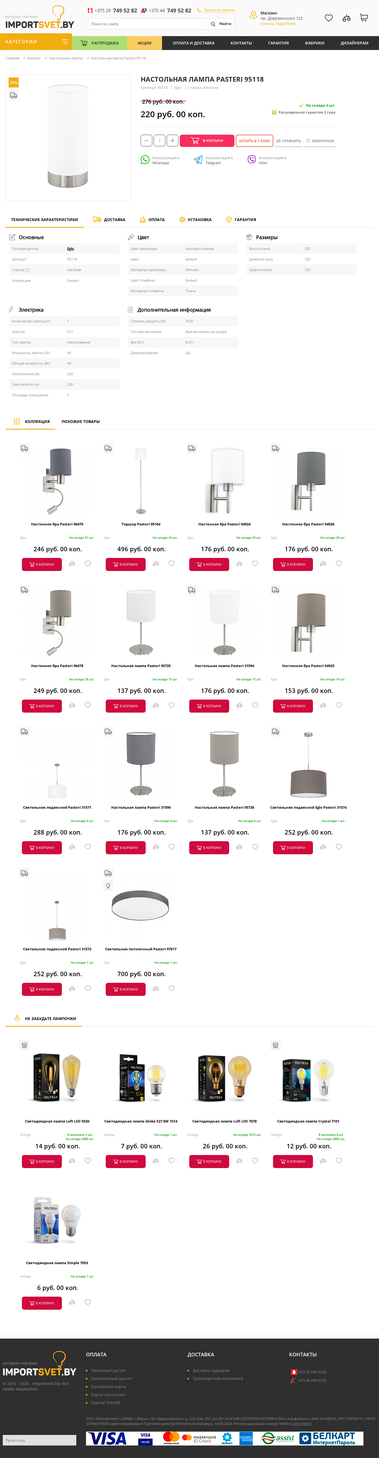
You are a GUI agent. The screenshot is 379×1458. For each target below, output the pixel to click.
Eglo (70, 248)
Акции (144, 43)
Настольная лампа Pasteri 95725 (141, 665)
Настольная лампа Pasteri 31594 (224, 665)
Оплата (156, 219)
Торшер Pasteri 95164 (141, 524)
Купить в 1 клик (254, 140)
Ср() (296, 1423)
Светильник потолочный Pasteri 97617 (140, 948)
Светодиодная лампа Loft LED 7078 (224, 1121)
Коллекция (37, 421)
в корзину (45, 564)
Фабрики (314, 43)
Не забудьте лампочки (50, 1018)
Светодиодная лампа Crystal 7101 (308, 1121)
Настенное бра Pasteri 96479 (57, 524)
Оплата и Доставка (193, 43)
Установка (200, 219)
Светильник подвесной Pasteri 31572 (57, 948)
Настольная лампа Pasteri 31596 (141, 807)
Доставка (114, 219)
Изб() (306, 1423)
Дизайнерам (354, 43)
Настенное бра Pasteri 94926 (308, 524)
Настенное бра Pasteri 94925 (308, 665)
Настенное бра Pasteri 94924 (224, 524)
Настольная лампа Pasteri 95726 (224, 807)
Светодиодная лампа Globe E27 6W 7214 (140, 1121)
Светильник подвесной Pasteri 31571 (57, 807)
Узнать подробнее (278, 23)
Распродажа (105, 43)
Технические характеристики (44, 219)
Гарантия (278, 43)
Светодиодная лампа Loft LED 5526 (57, 1121)
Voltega (25, 1135)
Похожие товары (81, 421)
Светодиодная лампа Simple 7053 (57, 1262)
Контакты (241, 43)
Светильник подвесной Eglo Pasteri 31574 (308, 807)
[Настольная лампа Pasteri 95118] (68, 198)
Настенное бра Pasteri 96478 (57, 665)
